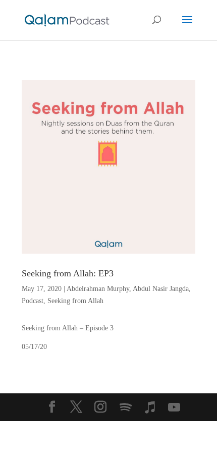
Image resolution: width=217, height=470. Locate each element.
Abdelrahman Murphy (98, 288)
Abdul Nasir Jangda (161, 288)
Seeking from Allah (75, 301)
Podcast (32, 301)
